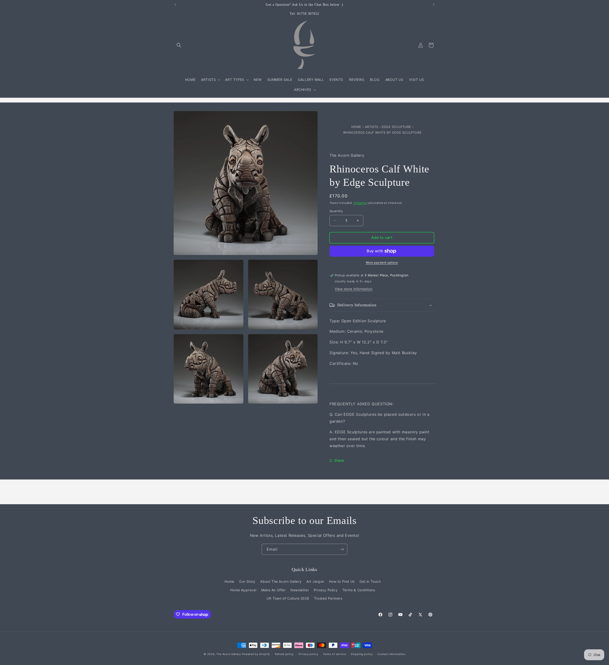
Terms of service (334, 654)
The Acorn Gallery (228, 654)
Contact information (391, 654)
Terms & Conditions (359, 590)
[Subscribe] (342, 549)
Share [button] (339, 460)
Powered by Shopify (256, 654)
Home (357, 127)
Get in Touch (370, 581)
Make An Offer (273, 590)
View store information (353, 289)
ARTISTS (371, 127)
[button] (179, 45)
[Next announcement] (433, 4)
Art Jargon (315, 581)
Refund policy (284, 654)
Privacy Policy (326, 590)
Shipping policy (362, 654)
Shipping (360, 203)
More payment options (382, 262)
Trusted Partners (328, 598)
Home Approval (243, 590)
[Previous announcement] (175, 4)
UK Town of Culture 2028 (288, 598)
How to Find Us (341, 581)
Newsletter (299, 590)
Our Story (247, 581)
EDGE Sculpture (397, 127)
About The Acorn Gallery (280, 581)
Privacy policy (308, 654)
